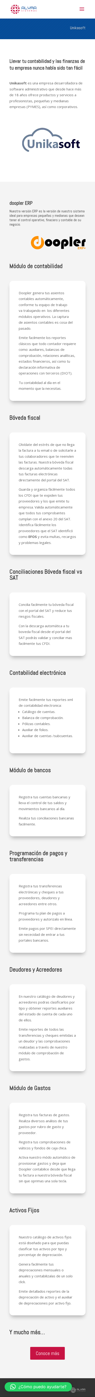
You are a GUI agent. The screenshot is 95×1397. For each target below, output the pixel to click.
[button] (38, 1386)
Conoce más (47, 1353)
